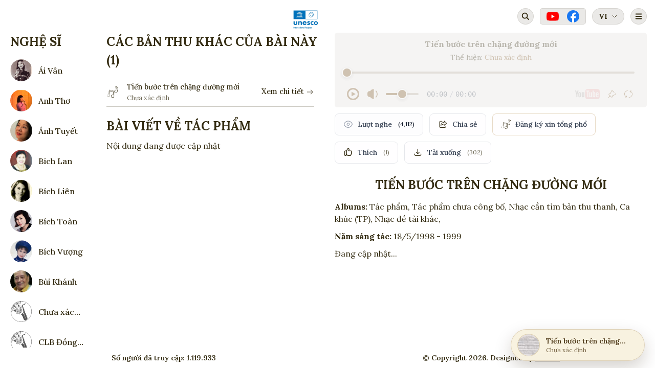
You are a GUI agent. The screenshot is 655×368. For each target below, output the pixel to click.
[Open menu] (638, 16)
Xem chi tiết (282, 91)
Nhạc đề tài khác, (408, 219)
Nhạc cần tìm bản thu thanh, (563, 206)
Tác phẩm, (389, 206)
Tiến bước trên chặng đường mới (183, 86)
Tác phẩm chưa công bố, (459, 206)
